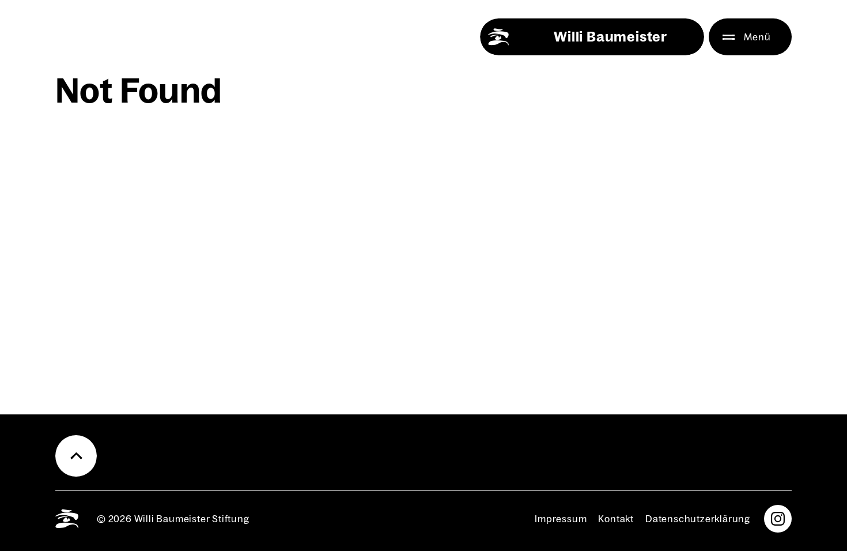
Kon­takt (616, 518)
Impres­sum (561, 518)
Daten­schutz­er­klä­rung (697, 518)
